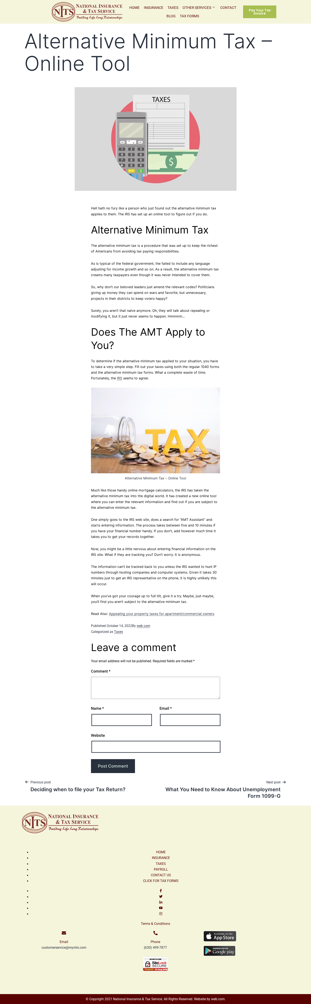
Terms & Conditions (155, 924)
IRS (119, 378)
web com (143, 626)
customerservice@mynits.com (63, 948)
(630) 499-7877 (155, 948)
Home (134, 7)
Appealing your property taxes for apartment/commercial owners (161, 614)
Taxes (173, 7)
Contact (228, 7)
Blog (171, 16)
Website (98, 735)
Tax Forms (189, 16)
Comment (100, 671)
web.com (217, 999)
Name (97, 708)
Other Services (197, 7)
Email (166, 708)
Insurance (153, 7)
